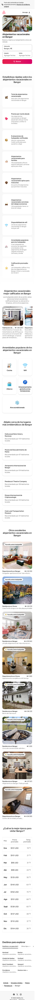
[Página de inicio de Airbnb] (3, 12)
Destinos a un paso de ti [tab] (10, 946)
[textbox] (10, 55)
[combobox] (17, 48)
